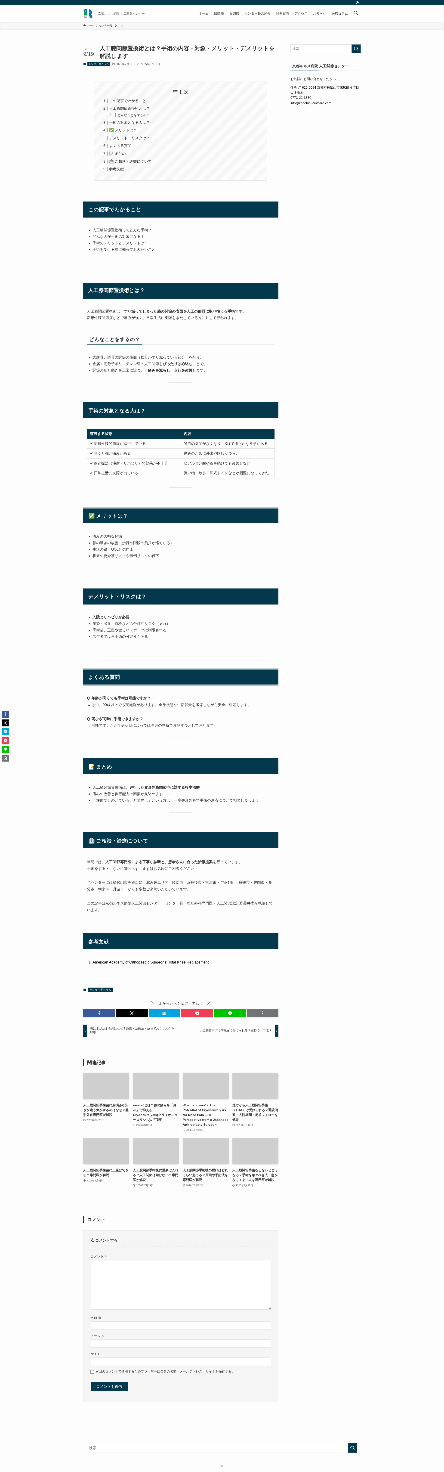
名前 (96, 1318)
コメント (99, 1256)
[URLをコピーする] (262, 1013)
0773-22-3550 (300, 97)
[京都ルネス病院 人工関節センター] (88, 13)
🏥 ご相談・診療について (130, 161)
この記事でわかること (127, 101)
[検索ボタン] (356, 13)
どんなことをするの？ (133, 115)
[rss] (358, 2)
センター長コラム (99, 64)
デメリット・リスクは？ (129, 138)
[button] (99, 1013)
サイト (95, 1354)
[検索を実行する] (356, 48)
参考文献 (116, 169)
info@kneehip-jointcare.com (310, 103)
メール (98, 1336)
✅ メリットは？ (123, 130)
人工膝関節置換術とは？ (129, 108)
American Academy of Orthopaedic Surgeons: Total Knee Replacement (150, 962)
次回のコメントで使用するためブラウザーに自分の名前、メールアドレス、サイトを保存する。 (165, 1371)
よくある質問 (120, 146)
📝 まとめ (117, 153)
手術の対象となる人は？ (129, 122)
